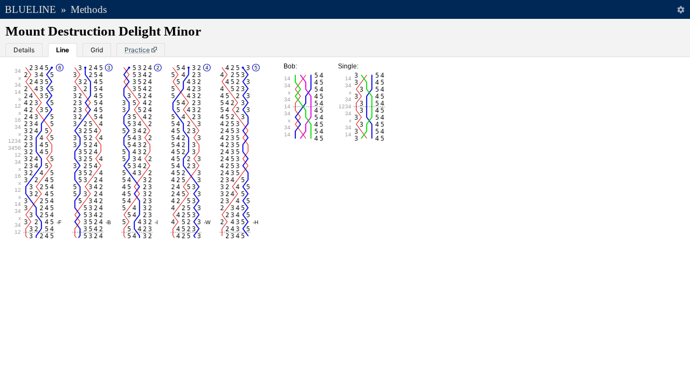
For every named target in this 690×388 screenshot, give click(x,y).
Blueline (30, 9)
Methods (89, 9)
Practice (137, 50)
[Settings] (680, 9)
